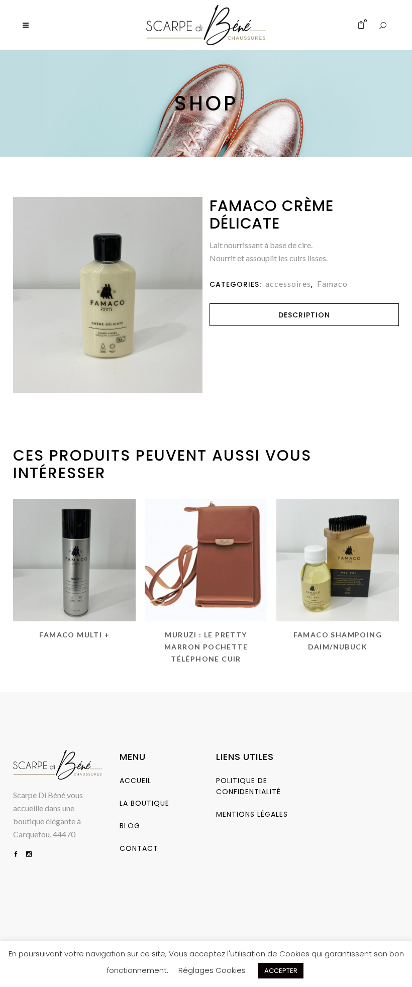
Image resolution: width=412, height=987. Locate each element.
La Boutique (144, 803)
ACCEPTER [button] (280, 970)
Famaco (332, 283)
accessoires (288, 283)
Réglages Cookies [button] (212, 970)
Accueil (135, 781)
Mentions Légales (252, 814)
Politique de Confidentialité (248, 786)
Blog (130, 826)
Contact (139, 848)
